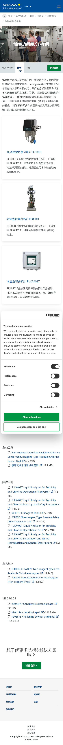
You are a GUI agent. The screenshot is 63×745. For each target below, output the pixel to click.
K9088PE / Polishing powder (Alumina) (33, 616)
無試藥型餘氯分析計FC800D (24, 152)
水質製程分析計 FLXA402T (23, 281)
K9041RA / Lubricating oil (26, 612)
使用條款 (31, 726)
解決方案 (38, 686)
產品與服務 (21, 15)
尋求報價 (54, 67)
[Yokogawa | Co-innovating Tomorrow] (12, 6)
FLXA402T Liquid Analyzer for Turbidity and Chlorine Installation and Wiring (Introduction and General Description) (32, 538)
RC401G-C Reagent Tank (25, 513)
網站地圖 (31, 732)
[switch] (55, 375)
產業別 (9, 686)
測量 (32, 15)
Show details (47, 407)
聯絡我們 (31, 665)
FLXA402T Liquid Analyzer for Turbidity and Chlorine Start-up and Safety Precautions (34, 502)
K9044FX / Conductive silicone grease (32, 604)
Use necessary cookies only (31, 427)
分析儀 (40, 15)
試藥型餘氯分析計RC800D (23, 219)
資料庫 (37, 694)
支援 (36, 701)
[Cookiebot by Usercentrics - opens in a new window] (46, 315)
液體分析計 (52, 15)
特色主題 (10, 701)
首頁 (10, 15)
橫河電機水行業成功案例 (25, 465)
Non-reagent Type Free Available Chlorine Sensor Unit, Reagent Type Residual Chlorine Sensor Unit (34, 457)
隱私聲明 (31, 729)
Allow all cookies (31, 417)
